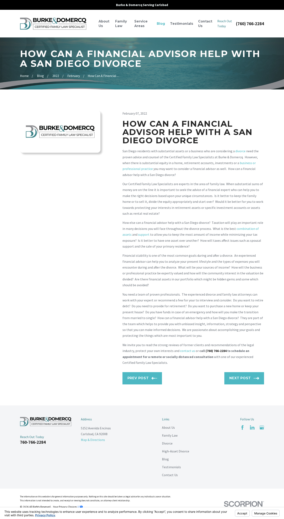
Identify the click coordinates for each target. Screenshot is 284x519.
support (143, 234)
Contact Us (170, 475)
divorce (240, 151)
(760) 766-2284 (250, 23)
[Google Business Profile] (261, 427)
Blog (165, 459)
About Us (168, 427)
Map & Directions (93, 440)
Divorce (167, 443)
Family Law (170, 435)
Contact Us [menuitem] (205, 23)
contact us (187, 351)
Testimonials (171, 467)
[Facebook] (242, 427)
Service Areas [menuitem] (141, 23)
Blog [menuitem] (161, 24)
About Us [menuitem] (104, 23)
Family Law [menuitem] (121, 23)
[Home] (53, 23)
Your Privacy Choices (65, 507)
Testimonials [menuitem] (181, 24)
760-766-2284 (33, 442)
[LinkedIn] (252, 427)
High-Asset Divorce (175, 451)
